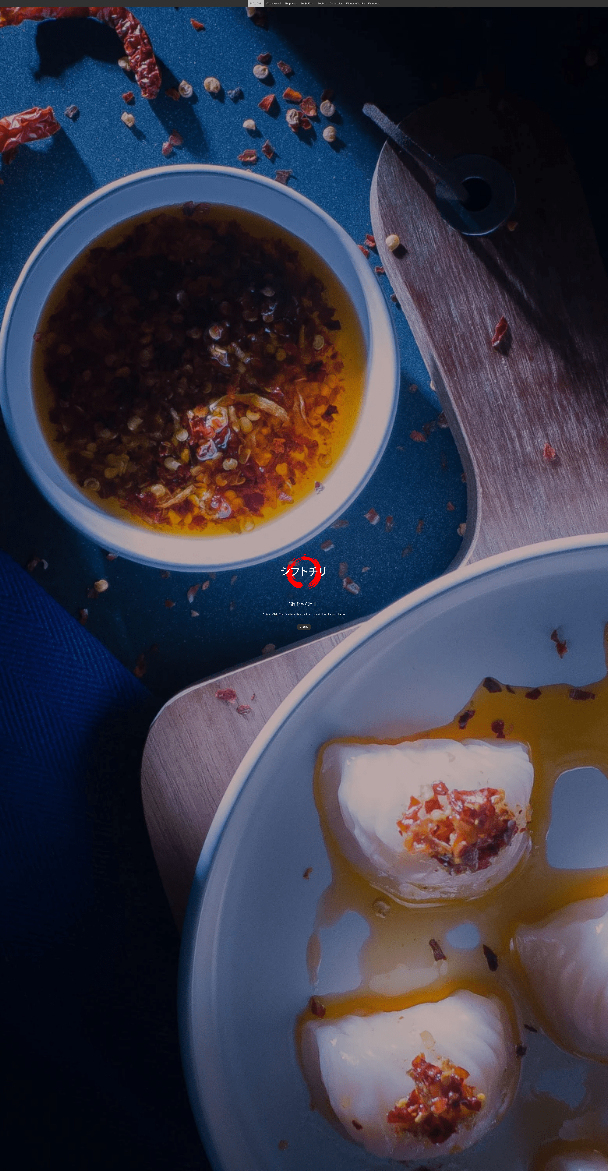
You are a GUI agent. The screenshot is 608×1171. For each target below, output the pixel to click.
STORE (304, 626)
